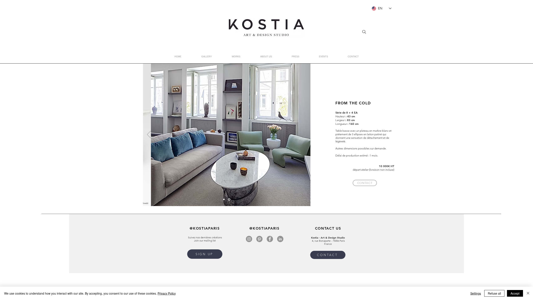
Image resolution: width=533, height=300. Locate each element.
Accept (515, 293)
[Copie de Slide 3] (229, 199)
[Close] (528, 293)
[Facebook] (270, 239)
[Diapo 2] (224, 199)
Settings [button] (475, 293)
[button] (204, 254)
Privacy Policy (167, 293)
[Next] (304, 135)
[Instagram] (249, 239)
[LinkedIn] (280, 239)
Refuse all (494, 293)
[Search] (364, 32)
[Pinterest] (259, 239)
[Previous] (149, 135)
